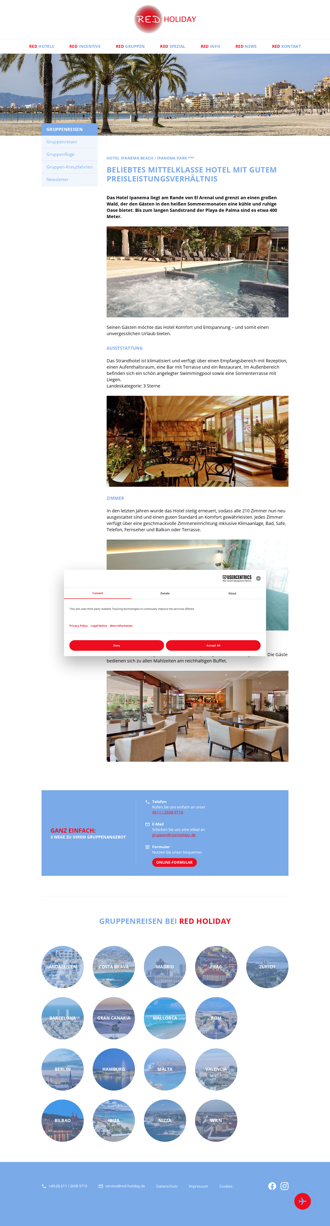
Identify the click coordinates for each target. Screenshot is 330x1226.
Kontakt (286, 46)
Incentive (85, 46)
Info (210, 46)
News (246, 46)
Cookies (226, 1186)
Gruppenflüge (60, 154)
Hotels (41, 46)
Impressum (198, 1186)
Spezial (172, 46)
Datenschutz (167, 1186)
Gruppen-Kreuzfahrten (69, 167)
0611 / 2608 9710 (167, 812)
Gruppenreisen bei (165, 921)
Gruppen (130, 46)
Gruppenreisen (61, 142)
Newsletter (57, 179)
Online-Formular (174, 862)
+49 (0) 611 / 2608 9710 (68, 1186)
